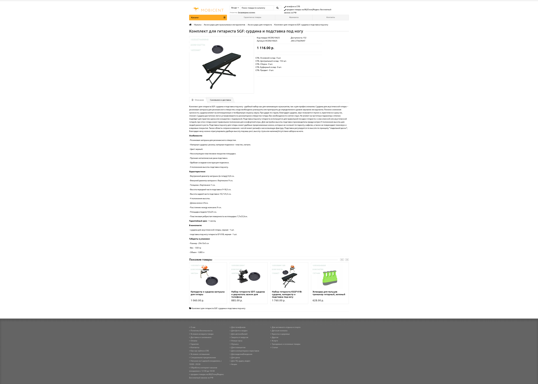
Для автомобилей (239, 334)
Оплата (194, 341)
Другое (275, 337)
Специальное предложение (203, 357)
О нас (193, 327)
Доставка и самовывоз (201, 337)
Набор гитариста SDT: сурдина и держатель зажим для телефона (248, 294)
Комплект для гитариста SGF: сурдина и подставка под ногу (218, 308)
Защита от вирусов (239, 337)
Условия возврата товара (202, 334)
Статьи (275, 347)
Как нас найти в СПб (200, 351)
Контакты (330, 17)
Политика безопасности (201, 330)
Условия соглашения (200, 354)
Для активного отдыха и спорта (286, 327)
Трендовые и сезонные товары (286, 344)
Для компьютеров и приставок (245, 351)
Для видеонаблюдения (241, 354)
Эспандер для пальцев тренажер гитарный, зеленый (329, 292)
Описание (199, 100)
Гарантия (195, 344)
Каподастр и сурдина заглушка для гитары (208, 292)
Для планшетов (238, 347)
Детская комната (279, 330)
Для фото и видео (239, 330)
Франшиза (294, 17)
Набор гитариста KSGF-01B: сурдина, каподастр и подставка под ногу (287, 294)
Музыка (234, 344)
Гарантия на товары (252, 17)
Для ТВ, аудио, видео (240, 361)
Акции (234, 364)
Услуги (275, 341)
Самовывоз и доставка (220, 100)
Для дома (235, 357)
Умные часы (236, 341)
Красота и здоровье (281, 334)
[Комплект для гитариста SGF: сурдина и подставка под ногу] (221, 65)
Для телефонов (238, 327)
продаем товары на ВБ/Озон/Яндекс (303, 9)
